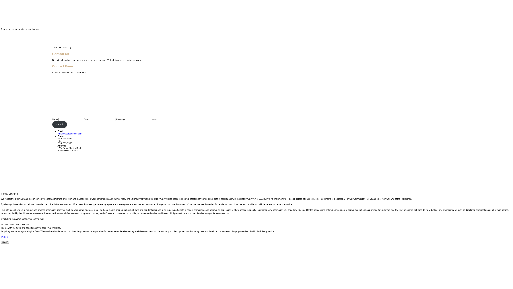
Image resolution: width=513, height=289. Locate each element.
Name (55, 119)
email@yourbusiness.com (69, 134)
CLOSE (5, 242)
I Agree (4, 237)
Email (87, 119)
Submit (59, 124)
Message (121, 119)
